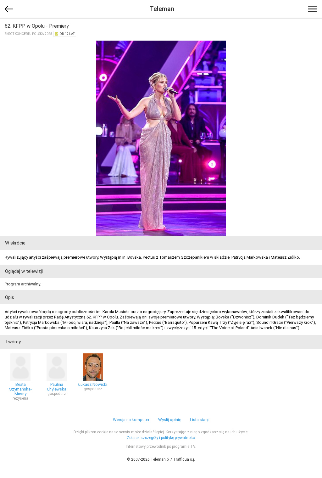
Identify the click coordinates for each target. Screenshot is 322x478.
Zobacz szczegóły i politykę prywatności (161, 438)
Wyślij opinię (169, 419)
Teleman (162, 9)
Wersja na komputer (131, 419)
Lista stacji (199, 419)
